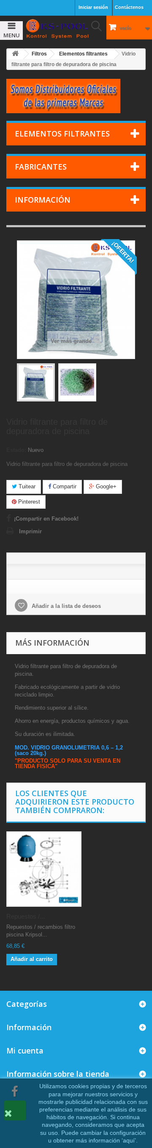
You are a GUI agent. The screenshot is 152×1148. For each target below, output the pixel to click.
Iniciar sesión (93, 7)
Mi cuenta (24, 1050)
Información (43, 200)
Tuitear (26, 486)
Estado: (16, 450)
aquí (129, 1140)
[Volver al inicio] (15, 54)
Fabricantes (41, 167)
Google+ (105, 486)
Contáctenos (129, 7)
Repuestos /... (25, 916)
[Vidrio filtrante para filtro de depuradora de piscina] (35, 382)
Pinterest (28, 502)
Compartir (63, 486)
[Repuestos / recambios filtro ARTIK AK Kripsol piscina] (43, 869)
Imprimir (30, 531)
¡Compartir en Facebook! (46, 518)
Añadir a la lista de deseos (65, 606)
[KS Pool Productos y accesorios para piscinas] (57, 29)
